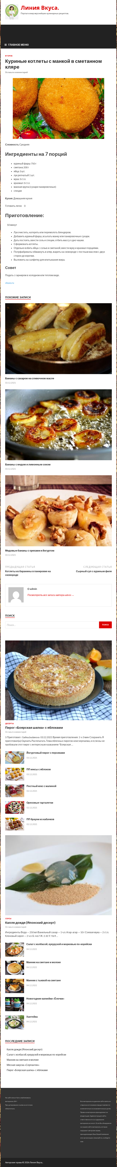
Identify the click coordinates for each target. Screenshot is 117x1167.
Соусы (8, 918)
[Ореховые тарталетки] (14, 812)
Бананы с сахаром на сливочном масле (29, 378)
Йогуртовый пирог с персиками (46, 752)
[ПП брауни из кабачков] (14, 829)
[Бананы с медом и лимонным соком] (58, 460)
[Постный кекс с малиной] (14, 796)
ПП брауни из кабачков (40, 819)
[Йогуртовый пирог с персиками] (14, 762)
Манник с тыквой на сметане (43, 980)
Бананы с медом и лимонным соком (28, 464)
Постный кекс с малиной (41, 786)
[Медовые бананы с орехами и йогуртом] (58, 547)
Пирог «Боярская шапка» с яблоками (34, 727)
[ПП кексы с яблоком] (14, 779)
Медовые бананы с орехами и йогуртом (29, 550)
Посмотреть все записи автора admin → (50, 594)
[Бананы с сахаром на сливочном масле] (58, 374)
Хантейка (32, 1016)
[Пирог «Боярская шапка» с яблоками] (58, 720)
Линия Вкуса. (40, 7)
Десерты (9, 723)
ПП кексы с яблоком (39, 769)
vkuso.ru (9, 282)
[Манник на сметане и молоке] (14, 973)
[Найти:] (58, 624)
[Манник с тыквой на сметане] (14, 992)
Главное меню (18, 44)
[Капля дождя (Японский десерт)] (58, 915)
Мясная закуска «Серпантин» (23, 1064)
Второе (8, 56)
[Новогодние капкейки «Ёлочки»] (14, 1010)
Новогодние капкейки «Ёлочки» (45, 998)
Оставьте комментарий (16, 72)
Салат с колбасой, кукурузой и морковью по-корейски (59, 944)
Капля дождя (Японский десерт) (30, 922)
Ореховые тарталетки (40, 802)
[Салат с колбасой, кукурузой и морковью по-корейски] (14, 955)
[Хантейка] (14, 1028)
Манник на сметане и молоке (43, 962)
